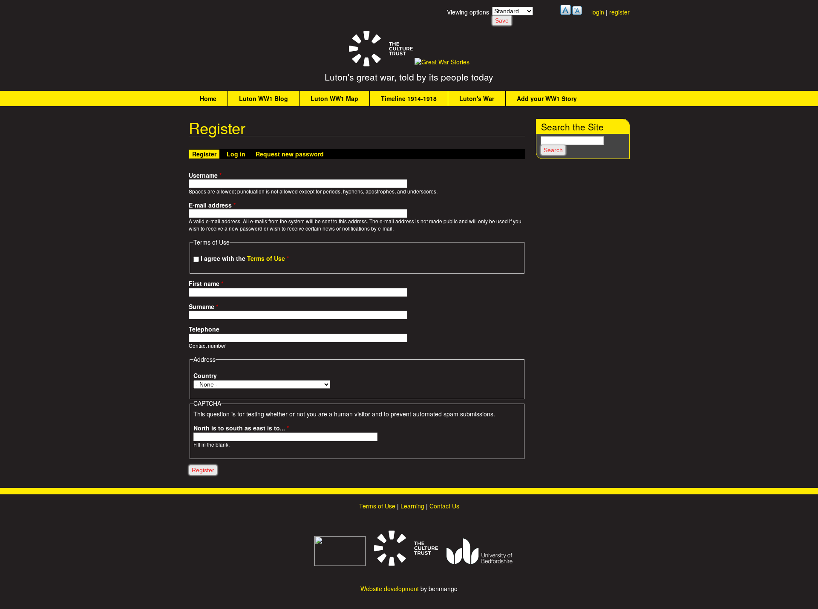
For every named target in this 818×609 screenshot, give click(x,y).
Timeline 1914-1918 (409, 98)
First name (206, 284)
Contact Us (444, 506)
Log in (236, 154)
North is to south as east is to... (241, 428)
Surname (203, 307)
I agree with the (245, 258)
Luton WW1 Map (334, 98)
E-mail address (212, 205)
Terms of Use (266, 258)
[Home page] (442, 62)
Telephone (204, 329)
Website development (389, 588)
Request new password (290, 154)
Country (205, 376)
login (597, 12)
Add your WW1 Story (547, 98)
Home (208, 98)
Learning (412, 506)
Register (205, 154)
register (619, 12)
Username (205, 175)
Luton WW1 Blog (263, 98)
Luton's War (476, 98)
